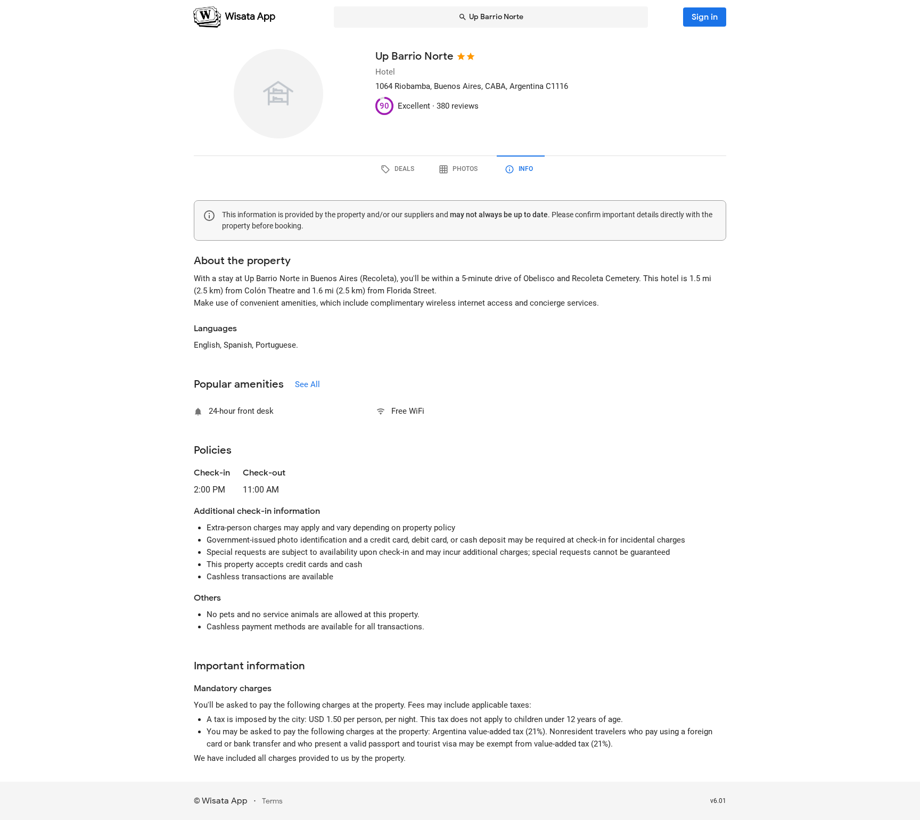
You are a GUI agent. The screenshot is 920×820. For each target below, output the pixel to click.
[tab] (399, 169)
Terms (272, 801)
